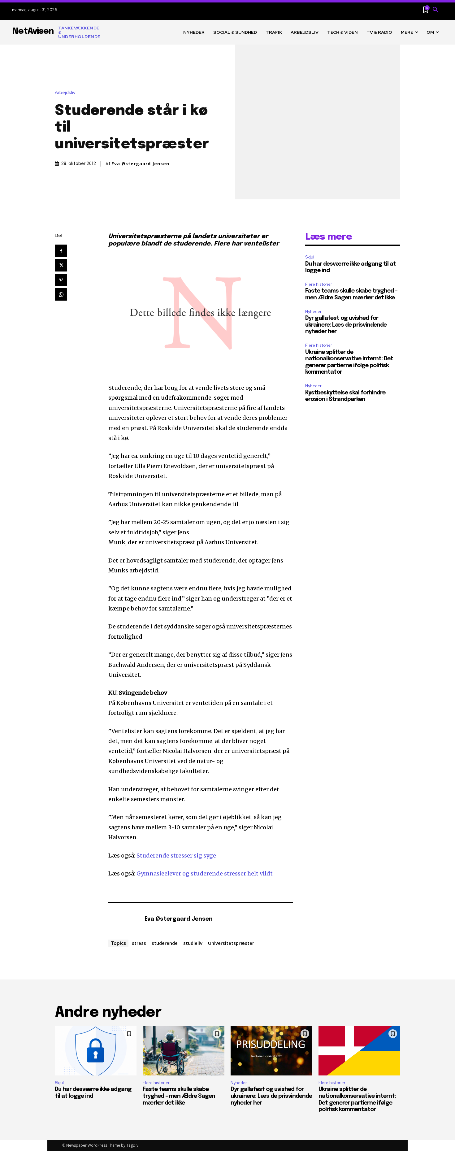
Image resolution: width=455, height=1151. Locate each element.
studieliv (192, 943)
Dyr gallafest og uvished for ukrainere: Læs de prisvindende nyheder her (346, 324)
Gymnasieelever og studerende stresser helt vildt (204, 873)
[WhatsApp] (61, 294)
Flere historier (318, 284)
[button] (435, 9)
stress (139, 943)
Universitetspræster (231, 943)
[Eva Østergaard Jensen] (123, 919)
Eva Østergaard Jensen (140, 164)
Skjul (309, 257)
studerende (165, 943)
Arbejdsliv (65, 92)
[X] (61, 265)
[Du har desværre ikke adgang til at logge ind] (95, 1050)
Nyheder (313, 311)
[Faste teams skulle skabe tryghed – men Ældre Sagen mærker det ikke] (183, 1050)
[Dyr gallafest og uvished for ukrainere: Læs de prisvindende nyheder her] (271, 1050)
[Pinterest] (61, 280)
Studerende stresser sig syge (176, 855)
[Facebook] (61, 251)
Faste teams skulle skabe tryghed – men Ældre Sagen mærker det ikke (179, 1096)
